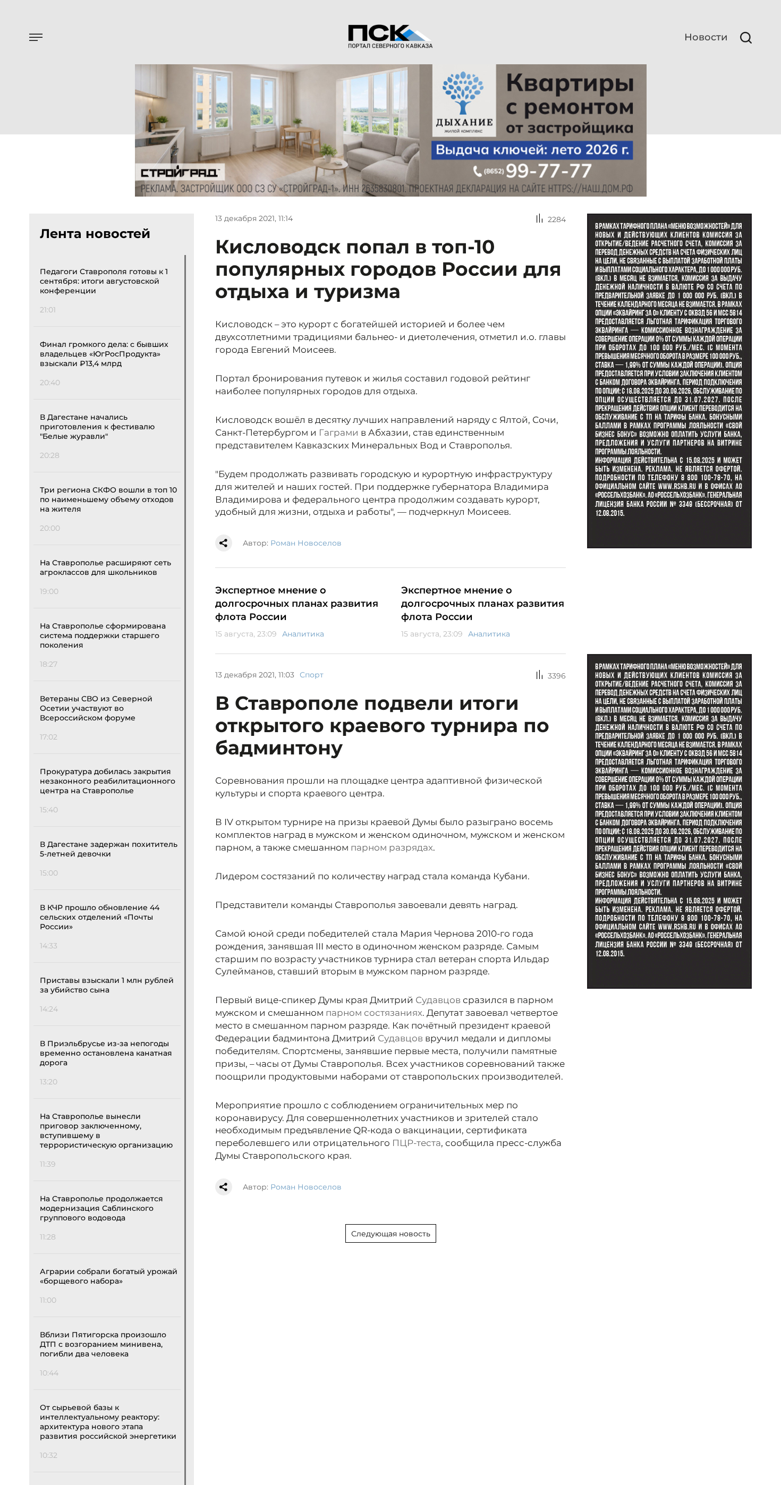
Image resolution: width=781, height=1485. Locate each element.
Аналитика (303, 634)
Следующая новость (390, 1233)
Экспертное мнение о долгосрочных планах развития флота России (296, 603)
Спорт (312, 674)
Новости (705, 37)
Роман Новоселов (306, 543)
